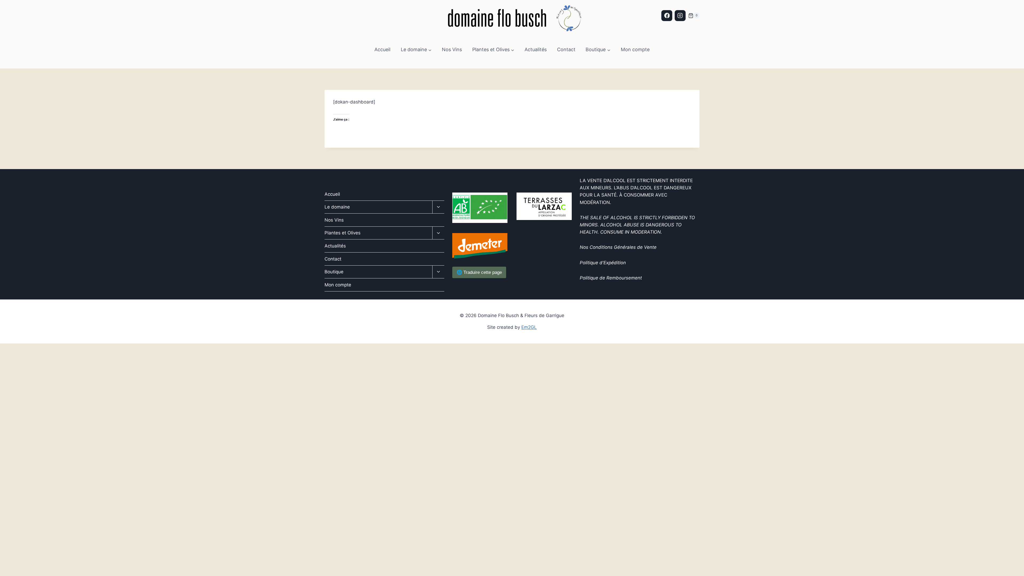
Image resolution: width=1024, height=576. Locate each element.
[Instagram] (680, 15)
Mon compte (635, 49)
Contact (566, 49)
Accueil (382, 49)
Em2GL (529, 327)
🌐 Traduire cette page (479, 272)
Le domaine (337, 207)
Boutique (334, 271)
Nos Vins (452, 49)
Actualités (536, 49)
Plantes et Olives (343, 232)
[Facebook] (666, 15)
